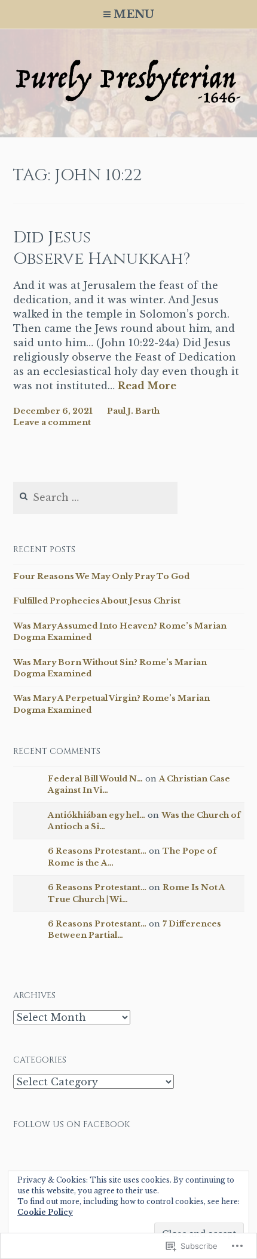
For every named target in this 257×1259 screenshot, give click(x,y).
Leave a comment (52, 422)
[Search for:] (95, 498)
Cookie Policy (45, 1212)
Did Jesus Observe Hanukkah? (101, 248)
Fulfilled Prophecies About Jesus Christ (96, 601)
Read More (147, 386)
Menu (134, 14)
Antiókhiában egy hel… (96, 815)
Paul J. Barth (133, 411)
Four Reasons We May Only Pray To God (101, 576)
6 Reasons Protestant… (97, 851)
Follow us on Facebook (71, 1124)
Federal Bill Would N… (95, 779)
